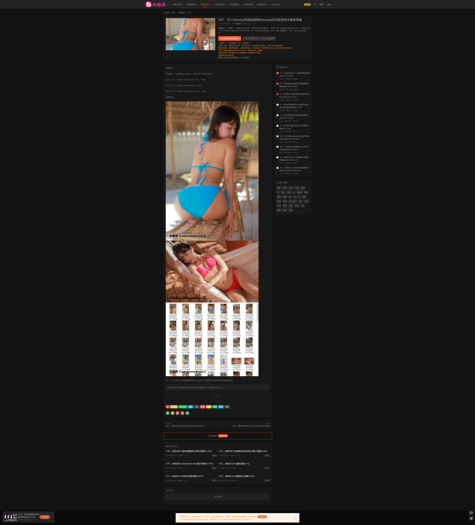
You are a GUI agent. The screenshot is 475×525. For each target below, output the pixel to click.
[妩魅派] (155, 4)
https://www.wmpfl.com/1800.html (193, 387)
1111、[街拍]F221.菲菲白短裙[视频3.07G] (184, 476)
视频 (214, 407)
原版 (289, 192)
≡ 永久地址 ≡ (276, 4)
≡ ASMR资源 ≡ (220, 4)
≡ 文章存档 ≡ (248, 4)
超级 (220, 407)
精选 (284, 201)
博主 (290, 210)
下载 (278, 206)
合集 (202, 407)
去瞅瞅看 (44, 517)
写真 (196, 407)
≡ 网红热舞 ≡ (191, 4)
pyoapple (183, 407)
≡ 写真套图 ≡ (205, 4)
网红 (208, 407)
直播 (304, 197)
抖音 (278, 197)
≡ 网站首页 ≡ (177, 4)
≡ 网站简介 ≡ (262, 4)
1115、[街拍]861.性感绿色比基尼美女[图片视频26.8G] (243, 451)
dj (167, 407)
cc (295, 197)
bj (278, 192)
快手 (290, 206)
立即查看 (262, 517)
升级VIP (271, 38)
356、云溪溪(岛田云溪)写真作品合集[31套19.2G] (185, 426)
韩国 (227, 407)
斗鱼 (278, 201)
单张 (284, 206)
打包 (306, 201)
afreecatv (292, 201)
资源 (296, 206)
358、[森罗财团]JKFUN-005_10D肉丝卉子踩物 (251, 426)
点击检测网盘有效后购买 (229, 38)
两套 (190, 407)
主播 (296, 188)
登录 (220, 496)
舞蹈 (306, 192)
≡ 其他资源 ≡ (234, 4)
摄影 (284, 210)
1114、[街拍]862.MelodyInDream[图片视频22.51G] (189, 463)
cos (302, 206)
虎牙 (300, 201)
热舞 (284, 188)
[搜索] (315, 4)
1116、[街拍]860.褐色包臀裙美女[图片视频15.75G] (189, 451)
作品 (283, 192)
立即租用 (223, 436)
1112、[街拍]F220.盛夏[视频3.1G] (234, 463)
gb (290, 197)
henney (174, 407)
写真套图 (238, 24)
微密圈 (299, 192)
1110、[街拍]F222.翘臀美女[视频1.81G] (236, 476)
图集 (278, 210)
